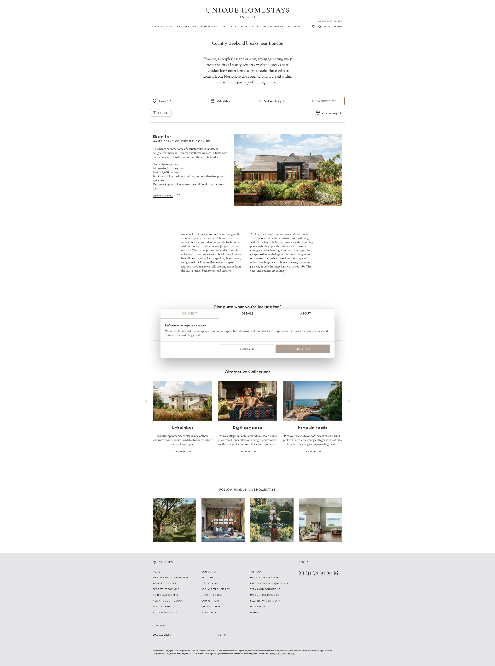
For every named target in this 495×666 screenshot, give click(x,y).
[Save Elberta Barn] (178, 195)
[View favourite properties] (313, 26)
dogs (277, 254)
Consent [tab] (189, 313)
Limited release (182, 427)
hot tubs (300, 266)
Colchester (184, 141)
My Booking (258, 606)
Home (156, 571)
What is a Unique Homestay (170, 577)
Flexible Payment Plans (265, 600)
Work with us (161, 606)
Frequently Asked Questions (269, 583)
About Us (207, 577)
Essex (200, 141)
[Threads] (336, 573)
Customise (247, 349)
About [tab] (305, 313)
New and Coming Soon (168, 600)
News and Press (211, 595)
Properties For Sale (166, 589)
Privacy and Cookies (277, 653)
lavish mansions (284, 242)
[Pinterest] (315, 573)
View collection (182, 451)
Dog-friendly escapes (247, 427)
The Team (256, 571)
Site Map (290, 653)
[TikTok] (322, 573)
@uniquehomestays (257, 490)
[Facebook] (308, 573)
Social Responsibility (215, 589)
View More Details (163, 195)
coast (253, 270)
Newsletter (208, 612)
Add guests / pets (274, 101)
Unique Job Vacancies (265, 577)
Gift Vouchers (211, 606)
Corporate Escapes (165, 595)
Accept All (302, 349)
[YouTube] (329, 573)
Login (254, 612)
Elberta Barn (162, 136)
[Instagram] (301, 573)
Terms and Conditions (265, 589)
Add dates (223, 101)
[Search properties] (319, 26)
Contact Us (209, 571)
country (266, 270)
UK (208, 141)
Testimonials (209, 583)
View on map (330, 113)
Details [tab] (247, 313)
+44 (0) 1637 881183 (329, 21)
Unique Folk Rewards (264, 595)
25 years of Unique (165, 612)
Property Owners (164, 583)
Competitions (210, 600)
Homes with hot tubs (312, 427)
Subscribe (159, 625)
